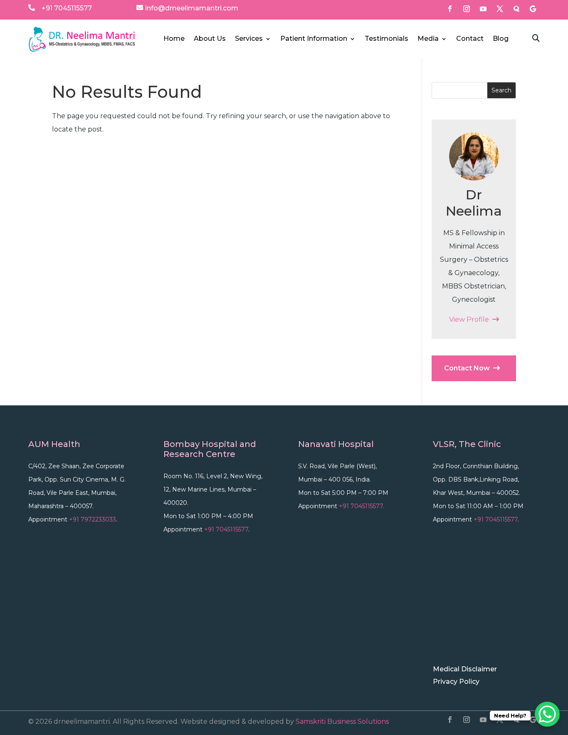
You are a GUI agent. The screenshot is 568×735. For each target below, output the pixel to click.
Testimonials (386, 39)
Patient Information (313, 39)
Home (174, 39)
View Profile (470, 319)
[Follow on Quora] (516, 8)
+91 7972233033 (92, 519)
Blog (501, 39)
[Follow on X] (499, 8)
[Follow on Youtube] (483, 8)
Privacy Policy (456, 682)
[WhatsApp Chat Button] (547, 714)
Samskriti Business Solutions (342, 721)
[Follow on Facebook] (450, 8)
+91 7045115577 (67, 8)
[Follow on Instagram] (466, 8)
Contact (470, 39)
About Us (210, 39)
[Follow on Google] (533, 8)
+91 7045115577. (361, 506)
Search (501, 90)
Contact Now (468, 368)
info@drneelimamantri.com (191, 8)
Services (249, 39)
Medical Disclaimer (465, 669)
